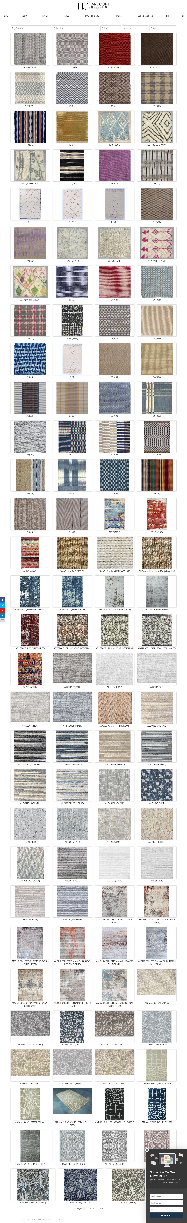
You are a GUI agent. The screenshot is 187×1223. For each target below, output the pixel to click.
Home (5, 16)
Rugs (66, 16)
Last (108, 1208)
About (25, 16)
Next (102, 1208)
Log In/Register (145, 16)
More (118, 16)
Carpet (44, 16)
